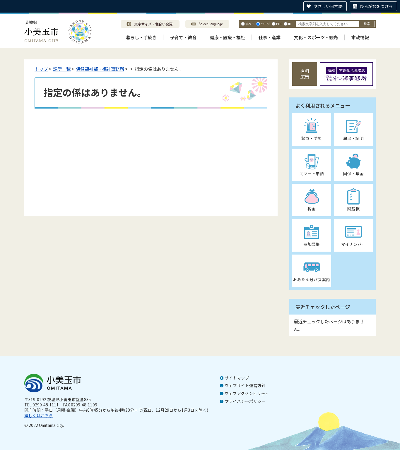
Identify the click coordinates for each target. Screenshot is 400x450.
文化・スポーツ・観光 (316, 37)
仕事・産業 (270, 37)
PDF (279, 23)
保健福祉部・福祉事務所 (100, 69)
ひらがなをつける (376, 6)
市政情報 (360, 37)
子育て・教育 (183, 37)
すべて (250, 23)
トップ (41, 69)
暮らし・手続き (141, 37)
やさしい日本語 (328, 6)
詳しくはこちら (38, 415)
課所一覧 (62, 69)
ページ (265, 23)
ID (289, 23)
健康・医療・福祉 (227, 37)
